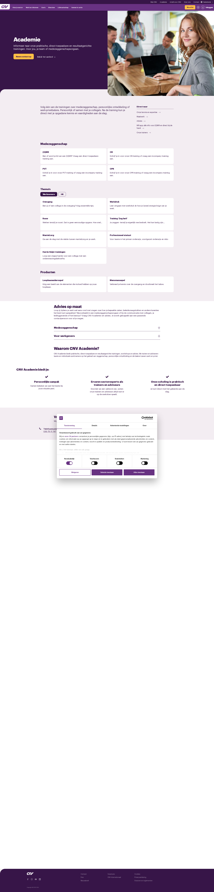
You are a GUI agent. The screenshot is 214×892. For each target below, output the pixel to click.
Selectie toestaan (107, 472)
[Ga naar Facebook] (28, 879)
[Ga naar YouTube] (36, 879)
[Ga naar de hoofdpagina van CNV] (4, 6)
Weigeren (75, 472)
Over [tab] (144, 425)
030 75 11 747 (49, 431)
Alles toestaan (139, 472)
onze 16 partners (72, 436)
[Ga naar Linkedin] (40, 879)
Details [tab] (94, 425)
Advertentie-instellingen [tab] (119, 425)
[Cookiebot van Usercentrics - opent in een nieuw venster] (145, 418)
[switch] (94, 463)
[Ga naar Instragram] (32, 879)
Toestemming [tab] (69, 425)
